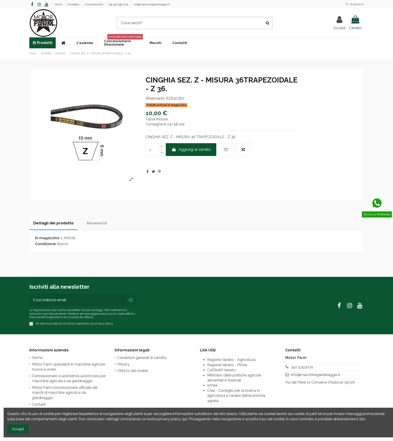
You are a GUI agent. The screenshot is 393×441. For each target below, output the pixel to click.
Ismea (212, 385)
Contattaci (73, 4)
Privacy (123, 364)
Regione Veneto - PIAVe (227, 365)
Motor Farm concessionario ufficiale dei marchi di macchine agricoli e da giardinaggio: (64, 392)
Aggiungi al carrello (195, 149)
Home (58, 4)
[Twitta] (153, 171)
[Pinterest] (159, 171)
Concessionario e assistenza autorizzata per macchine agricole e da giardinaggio (69, 378)
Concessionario (94, 4)
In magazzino (47, 238)
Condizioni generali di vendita (141, 357)
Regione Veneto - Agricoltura (231, 360)
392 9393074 (302, 367)
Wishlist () (356, 4)
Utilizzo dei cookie (132, 370)
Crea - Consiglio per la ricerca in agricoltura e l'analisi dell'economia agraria (236, 395)
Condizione (45, 244)
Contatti (39, 404)
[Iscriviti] (130, 300)
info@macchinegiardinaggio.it (152, 4)
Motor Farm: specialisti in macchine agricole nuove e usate (68, 366)
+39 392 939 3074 (118, 4)
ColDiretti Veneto (221, 370)
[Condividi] (147, 171)
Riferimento (155, 98)
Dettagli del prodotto (53, 223)
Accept (18, 429)
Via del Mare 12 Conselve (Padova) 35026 (320, 382)
